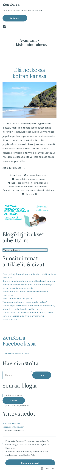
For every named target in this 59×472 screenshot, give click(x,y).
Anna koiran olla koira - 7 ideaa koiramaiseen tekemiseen (25, 293)
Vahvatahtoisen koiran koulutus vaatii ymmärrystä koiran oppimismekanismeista (28, 286)
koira (35, 183)
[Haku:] (17, 375)
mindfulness (27, 186)
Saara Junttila (10, 319)
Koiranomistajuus (36, 179)
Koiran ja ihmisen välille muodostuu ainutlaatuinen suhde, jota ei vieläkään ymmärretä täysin (28, 314)
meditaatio (14, 186)
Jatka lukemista (12, 168)
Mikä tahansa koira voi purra (17, 298)
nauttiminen (40, 186)
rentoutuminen (28, 190)
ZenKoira (11, 4)
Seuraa (13, 400)
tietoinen (49, 190)
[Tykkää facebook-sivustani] (5, 26)
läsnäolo (43, 183)
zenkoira (17, 175)
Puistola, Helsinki (11, 423)
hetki (14, 183)
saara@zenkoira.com (13, 427)
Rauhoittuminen (11, 190)
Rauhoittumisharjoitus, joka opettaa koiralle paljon (29, 281)
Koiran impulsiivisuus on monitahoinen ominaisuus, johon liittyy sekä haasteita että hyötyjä (29, 307)
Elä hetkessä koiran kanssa (30, 72)
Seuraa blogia (20, 385)
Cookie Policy (30, 455)
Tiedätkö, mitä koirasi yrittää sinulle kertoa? (25, 302)
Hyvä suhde (20, 179)
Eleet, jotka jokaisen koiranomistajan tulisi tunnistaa (29, 274)
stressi (40, 190)
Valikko (18, 18)
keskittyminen (24, 183)
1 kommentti (31, 194)
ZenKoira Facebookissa (19, 340)
